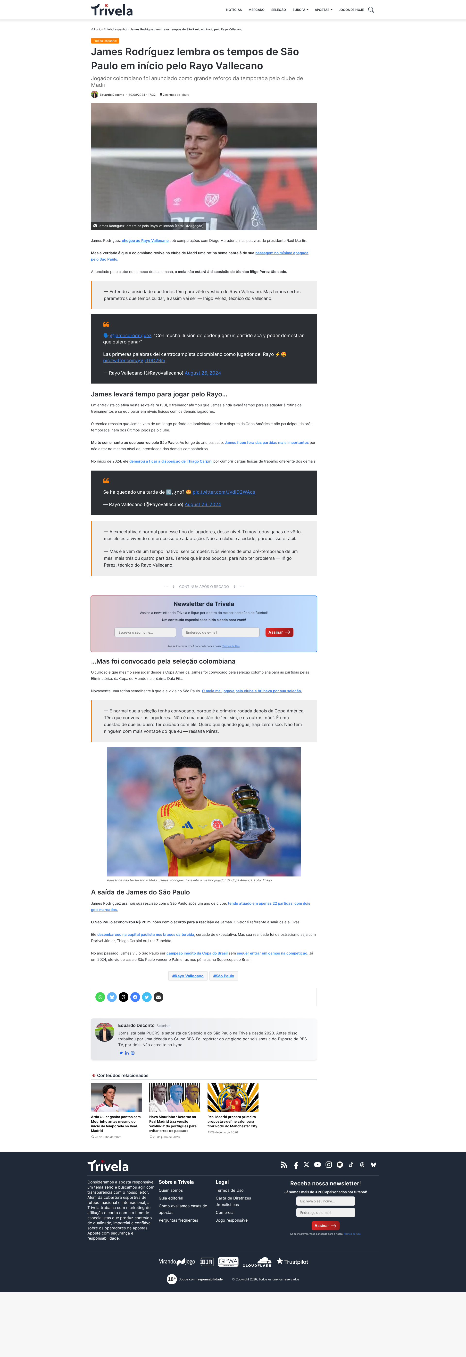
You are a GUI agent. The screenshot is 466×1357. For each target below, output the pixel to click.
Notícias (234, 10)
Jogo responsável (232, 1220)
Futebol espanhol (115, 29)
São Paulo (225, 975)
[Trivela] (112, 10)
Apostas (322, 10)
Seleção (278, 10)
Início (97, 29)
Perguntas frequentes (178, 1220)
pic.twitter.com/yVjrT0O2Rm (134, 360)
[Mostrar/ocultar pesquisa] (371, 10)
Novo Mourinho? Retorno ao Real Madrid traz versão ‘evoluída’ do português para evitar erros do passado (173, 1124)
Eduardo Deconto (136, 1025)
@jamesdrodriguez (130, 335)
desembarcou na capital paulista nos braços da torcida (145, 934)
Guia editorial (171, 1198)
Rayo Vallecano (189, 975)
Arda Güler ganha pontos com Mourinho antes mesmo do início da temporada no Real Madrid (116, 1124)
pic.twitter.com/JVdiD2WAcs (224, 492)
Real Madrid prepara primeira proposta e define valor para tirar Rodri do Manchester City (232, 1121)
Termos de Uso (231, 646)
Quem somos (171, 1190)
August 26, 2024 (203, 373)
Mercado (257, 10)
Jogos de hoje (351, 10)
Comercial (225, 1212)
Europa (299, 10)
